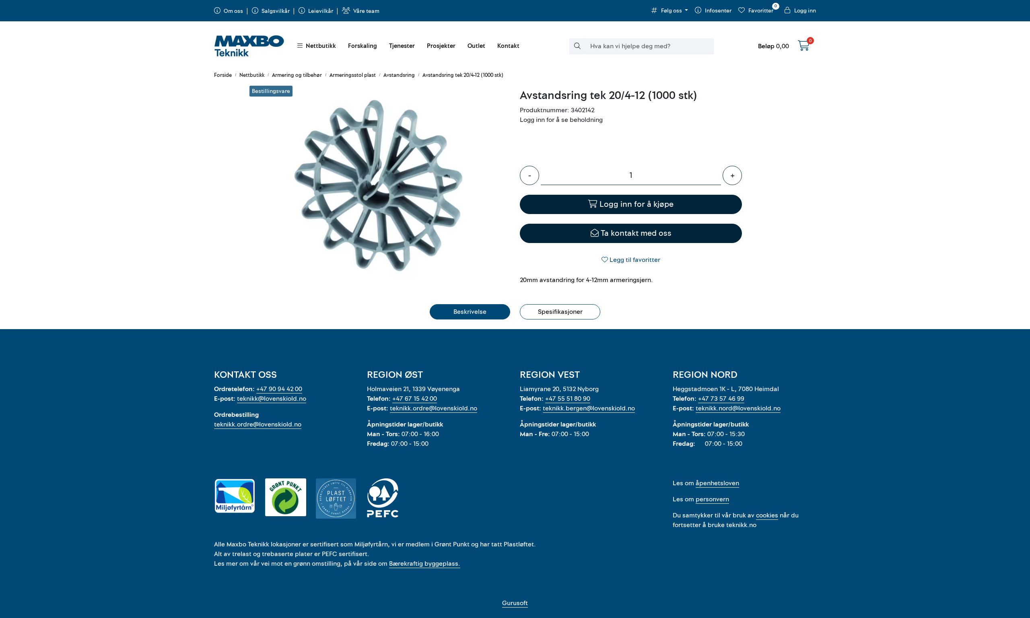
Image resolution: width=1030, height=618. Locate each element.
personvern (712, 499)
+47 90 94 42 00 (279, 389)
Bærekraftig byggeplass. (424, 563)
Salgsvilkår (275, 11)
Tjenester (402, 46)
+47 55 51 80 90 (567, 398)
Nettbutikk (319, 46)
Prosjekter (441, 46)
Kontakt (508, 46)
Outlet (476, 46)
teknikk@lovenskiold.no (271, 398)
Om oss (233, 11)
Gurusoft (515, 603)
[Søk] (577, 46)
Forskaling (362, 46)
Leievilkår (320, 11)
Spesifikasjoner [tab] (560, 311)
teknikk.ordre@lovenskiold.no (257, 424)
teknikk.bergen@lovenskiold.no (589, 408)
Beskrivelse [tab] (469, 311)
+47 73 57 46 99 (721, 398)
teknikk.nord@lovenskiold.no (738, 408)
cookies (767, 515)
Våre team (365, 11)
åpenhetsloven (717, 483)
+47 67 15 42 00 (414, 398)
